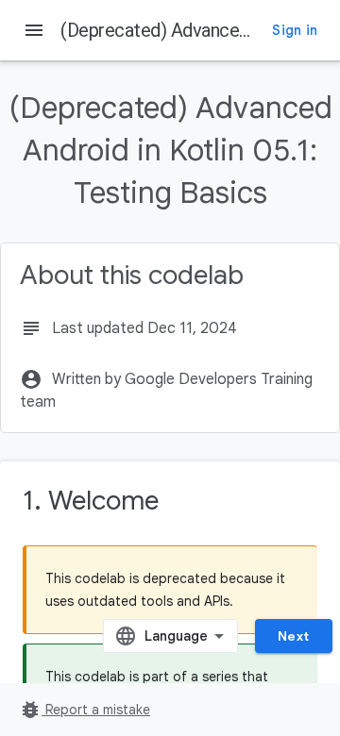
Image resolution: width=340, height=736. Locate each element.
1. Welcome (91, 500)
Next (294, 635)
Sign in (294, 30)
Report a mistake (84, 709)
